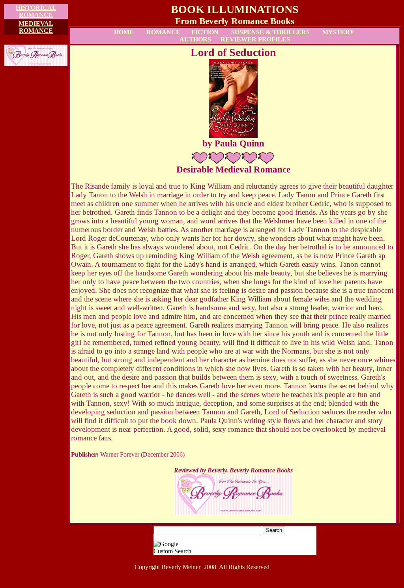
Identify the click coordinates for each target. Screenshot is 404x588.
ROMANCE (162, 32)
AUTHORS (195, 39)
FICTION (205, 32)
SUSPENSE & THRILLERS (270, 32)
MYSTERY (338, 32)
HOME (124, 32)
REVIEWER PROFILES (255, 39)
